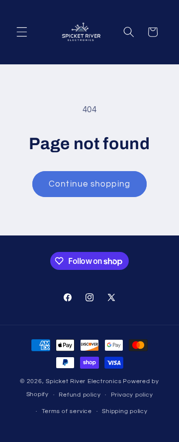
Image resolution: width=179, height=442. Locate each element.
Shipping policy (125, 411)
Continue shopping (89, 184)
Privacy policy (132, 395)
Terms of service (67, 411)
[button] (22, 32)
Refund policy (79, 395)
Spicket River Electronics (83, 381)
